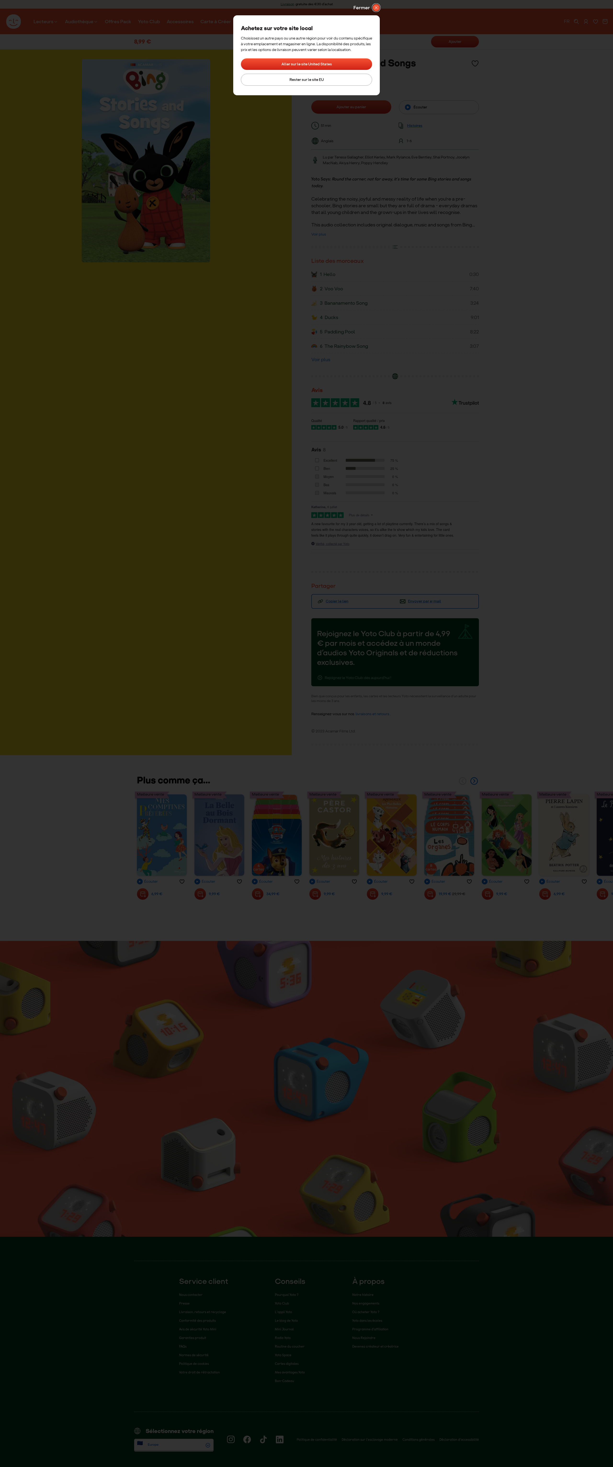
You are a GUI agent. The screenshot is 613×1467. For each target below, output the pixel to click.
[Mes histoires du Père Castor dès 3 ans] (334, 835)
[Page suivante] (474, 781)
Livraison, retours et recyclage (202, 1311)
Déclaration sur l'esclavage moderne (370, 1439)
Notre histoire (363, 1294)
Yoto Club (282, 1303)
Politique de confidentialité (317, 1439)
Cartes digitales (287, 1363)
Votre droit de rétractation (199, 1372)
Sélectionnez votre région (180, 1431)
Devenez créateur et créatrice (375, 1346)
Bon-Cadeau (284, 1380)
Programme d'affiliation (370, 1329)
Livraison (287, 4)
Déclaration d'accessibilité (459, 1439)
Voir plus (318, 234)
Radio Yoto (283, 1337)
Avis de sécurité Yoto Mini (197, 1329)
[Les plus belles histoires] (392, 835)
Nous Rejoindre (363, 1337)
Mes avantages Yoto (290, 1372)
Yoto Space (283, 1354)
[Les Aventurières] (507, 835)
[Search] (576, 21)
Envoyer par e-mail (424, 601)
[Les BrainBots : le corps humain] (449, 835)
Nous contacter (191, 1294)
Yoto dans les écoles (367, 1320)
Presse (184, 1303)
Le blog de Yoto (286, 1320)
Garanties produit (192, 1337)
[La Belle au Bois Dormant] (219, 835)
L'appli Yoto (283, 1311)
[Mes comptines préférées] (162, 835)
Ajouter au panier (351, 107)
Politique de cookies (194, 1363)
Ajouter (454, 41)
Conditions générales (419, 1439)
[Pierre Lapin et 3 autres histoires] (564, 835)
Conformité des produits (197, 1320)
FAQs (183, 1346)
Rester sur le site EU (306, 79)
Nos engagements (365, 1303)
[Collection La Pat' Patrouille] (277, 835)
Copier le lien (337, 601)
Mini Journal (284, 1329)
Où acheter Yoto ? (365, 1311)
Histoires (414, 125)
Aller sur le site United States (306, 64)
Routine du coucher (290, 1346)
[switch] (475, 63)
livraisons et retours (372, 714)
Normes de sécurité (194, 1354)
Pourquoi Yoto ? (286, 1294)
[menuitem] (46, 21)
